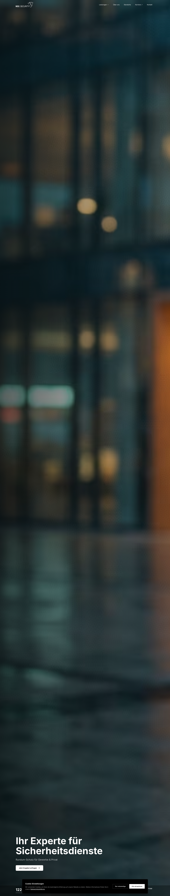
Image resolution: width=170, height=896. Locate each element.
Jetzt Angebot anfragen (28, 868)
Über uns (116, 5)
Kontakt (149, 5)
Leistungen (103, 5)
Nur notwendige (120, 886)
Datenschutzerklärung (37, 889)
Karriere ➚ (139, 5)
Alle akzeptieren (137, 886)
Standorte (127, 5)
